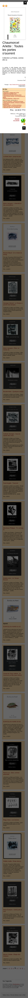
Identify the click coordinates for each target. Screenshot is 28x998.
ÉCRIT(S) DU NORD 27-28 (10, 93)
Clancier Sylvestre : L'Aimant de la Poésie (13, 101)
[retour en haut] (24, 123)
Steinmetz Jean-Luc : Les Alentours (12, 107)
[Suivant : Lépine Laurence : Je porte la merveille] (6, 5)
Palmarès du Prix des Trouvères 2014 (12, 94)
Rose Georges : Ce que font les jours (12, 106)
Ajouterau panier (16, 119)
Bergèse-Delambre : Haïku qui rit (11, 98)
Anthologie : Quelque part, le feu (11, 92)
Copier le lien (22, 85)
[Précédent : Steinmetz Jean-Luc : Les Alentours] (3, 5)
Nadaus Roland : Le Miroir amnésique (13, 105)
